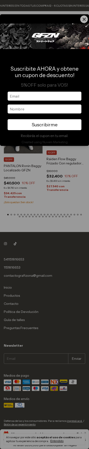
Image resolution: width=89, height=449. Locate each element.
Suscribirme (44, 125)
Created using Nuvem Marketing (45, 142)
